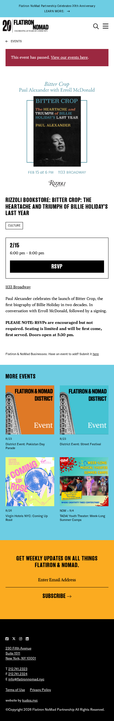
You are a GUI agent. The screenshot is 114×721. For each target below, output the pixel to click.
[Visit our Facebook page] (7, 639)
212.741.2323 (17, 669)
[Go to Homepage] (25, 26)
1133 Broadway (18, 287)
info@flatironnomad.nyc (26, 679)
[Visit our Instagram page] (21, 639)
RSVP (57, 266)
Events (16, 41)
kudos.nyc (30, 700)
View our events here (69, 57)
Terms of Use (15, 690)
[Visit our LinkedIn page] (27, 639)
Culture (14, 225)
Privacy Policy (40, 690)
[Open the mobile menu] (105, 26)
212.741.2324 (17, 674)
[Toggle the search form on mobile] (96, 26)
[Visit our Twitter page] (14, 639)
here (96, 354)
